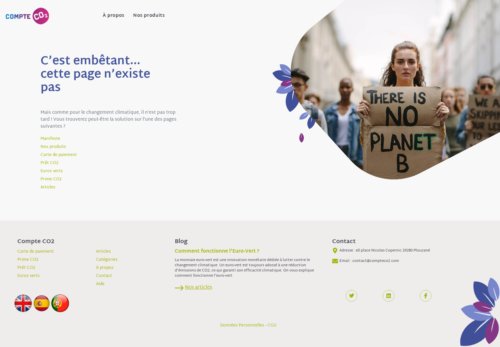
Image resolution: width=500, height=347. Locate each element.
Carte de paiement (59, 155)
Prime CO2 (51, 179)
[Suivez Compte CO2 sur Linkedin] (388, 296)
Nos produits (149, 15)
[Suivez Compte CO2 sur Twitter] (351, 296)
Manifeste (50, 138)
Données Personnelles (242, 325)
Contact (104, 276)
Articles (48, 187)
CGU (272, 325)
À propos (113, 15)
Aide (100, 284)
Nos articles (198, 287)
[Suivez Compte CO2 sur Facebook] (425, 296)
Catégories (106, 259)
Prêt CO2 (49, 163)
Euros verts (52, 171)
